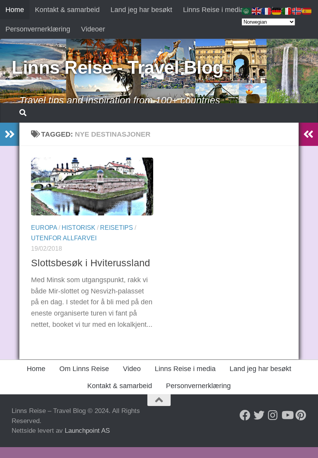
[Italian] (287, 11)
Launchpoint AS (87, 430)
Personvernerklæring (37, 29)
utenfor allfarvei (64, 238)
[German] (277, 11)
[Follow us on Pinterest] (301, 415)
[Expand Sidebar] (9, 134)
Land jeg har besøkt (141, 10)
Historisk (78, 227)
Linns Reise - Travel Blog (118, 67)
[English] (257, 11)
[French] (267, 11)
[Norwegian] (297, 11)
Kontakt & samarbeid (67, 10)
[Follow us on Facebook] (245, 415)
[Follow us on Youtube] (287, 415)
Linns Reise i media (213, 10)
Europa (44, 227)
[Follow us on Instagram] (273, 415)
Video (132, 369)
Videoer (93, 29)
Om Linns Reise (84, 369)
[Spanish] (307, 11)
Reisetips (116, 227)
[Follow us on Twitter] (259, 415)
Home (14, 10)
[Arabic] (247, 11)
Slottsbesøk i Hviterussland (90, 262)
